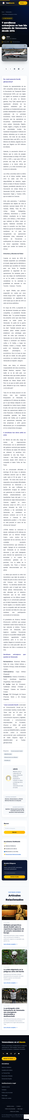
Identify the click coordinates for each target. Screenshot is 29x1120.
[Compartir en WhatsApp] (10, 69)
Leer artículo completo (10, 944)
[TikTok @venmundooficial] (14, 1053)
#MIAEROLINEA (8, 754)
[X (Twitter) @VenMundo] (3, 1053)
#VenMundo (7, 760)
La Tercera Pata (6, 1073)
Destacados (9, 12)
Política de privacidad (7, 1092)
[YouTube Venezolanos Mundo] (18, 1053)
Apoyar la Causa (8, 1058)
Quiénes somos (6, 1087)
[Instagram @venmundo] (11, 1053)
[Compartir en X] (6, 69)
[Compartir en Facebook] (14, 69)
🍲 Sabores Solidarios (10, 846)
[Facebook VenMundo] (7, 1053)
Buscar (14, 832)
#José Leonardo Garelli (17, 751)
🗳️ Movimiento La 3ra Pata (11, 851)
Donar (22, 3)
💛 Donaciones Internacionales (12, 854)
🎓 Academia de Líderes (10, 848)
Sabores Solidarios (6, 1067)
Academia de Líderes (7, 1070)
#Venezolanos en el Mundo (11, 757)
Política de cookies (6, 1098)
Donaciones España (7, 1078)
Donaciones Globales (7, 1076)
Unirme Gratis (14, 876)
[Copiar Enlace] (22, 69)
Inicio (3, 12)
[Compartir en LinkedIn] (18, 69)
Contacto (4, 1089)
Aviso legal (4, 1095)
